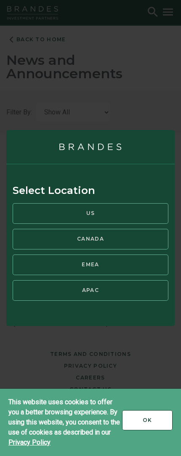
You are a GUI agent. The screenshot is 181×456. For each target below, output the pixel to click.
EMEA (90, 264)
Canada (90, 239)
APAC (90, 290)
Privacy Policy (29, 442)
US (90, 213)
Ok (158, 423)
